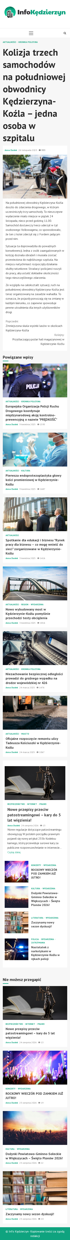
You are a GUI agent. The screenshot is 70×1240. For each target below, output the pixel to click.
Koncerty (36, 865)
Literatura (37, 918)
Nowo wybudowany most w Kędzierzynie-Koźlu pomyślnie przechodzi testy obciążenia (35, 583)
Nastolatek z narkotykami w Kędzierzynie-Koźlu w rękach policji (16, 949)
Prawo (42, 804)
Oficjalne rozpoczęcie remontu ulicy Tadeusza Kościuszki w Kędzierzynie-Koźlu (35, 713)
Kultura (25, 471)
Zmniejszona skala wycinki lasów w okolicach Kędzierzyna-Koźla (34, 325)
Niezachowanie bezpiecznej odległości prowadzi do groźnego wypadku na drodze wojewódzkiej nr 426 (35, 648)
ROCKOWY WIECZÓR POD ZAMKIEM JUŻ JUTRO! (16, 871)
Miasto (25, 734)
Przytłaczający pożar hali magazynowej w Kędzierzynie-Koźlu (38, 339)
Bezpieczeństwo (16, 804)
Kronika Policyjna (28, 42)
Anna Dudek (11, 150)
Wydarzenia (37, 605)
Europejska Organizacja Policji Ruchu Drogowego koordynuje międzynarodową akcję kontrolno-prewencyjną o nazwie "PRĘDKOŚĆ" (35, 380)
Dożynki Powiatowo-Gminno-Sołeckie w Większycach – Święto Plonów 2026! (16, 897)
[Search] (65, 33)
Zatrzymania (38, 943)
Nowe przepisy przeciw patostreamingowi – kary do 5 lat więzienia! (35, 783)
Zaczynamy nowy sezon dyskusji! (16, 922)
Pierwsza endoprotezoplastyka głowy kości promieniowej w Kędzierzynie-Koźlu (35, 450)
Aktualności (10, 42)
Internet (32, 804)
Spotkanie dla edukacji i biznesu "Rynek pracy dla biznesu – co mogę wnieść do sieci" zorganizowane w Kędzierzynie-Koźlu (35, 514)
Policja (35, 939)
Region (25, 605)
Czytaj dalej (14, 852)
